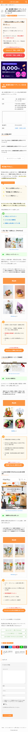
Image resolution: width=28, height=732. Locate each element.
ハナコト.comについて (9, 727)
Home (3, 727)
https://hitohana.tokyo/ (14, 249)
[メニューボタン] (2, 2)
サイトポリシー (23, 727)
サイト (4, 695)
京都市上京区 (14, 15)
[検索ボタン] (26, 2)
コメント (5, 669)
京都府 (9, 15)
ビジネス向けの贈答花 (10, 219)
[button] (3, 647)
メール (4, 690)
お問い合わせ (16, 727)
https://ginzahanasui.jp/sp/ (14, 373)
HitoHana (13, 316)
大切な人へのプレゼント (11, 216)
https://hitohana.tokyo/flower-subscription (14, 510)
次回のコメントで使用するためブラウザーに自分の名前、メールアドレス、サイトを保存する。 (14, 701)
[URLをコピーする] (25, 647)
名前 (4, 685)
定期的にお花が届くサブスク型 (12, 223)
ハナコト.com (14, 2)
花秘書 (13, 431)
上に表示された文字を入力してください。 (11, 707)
